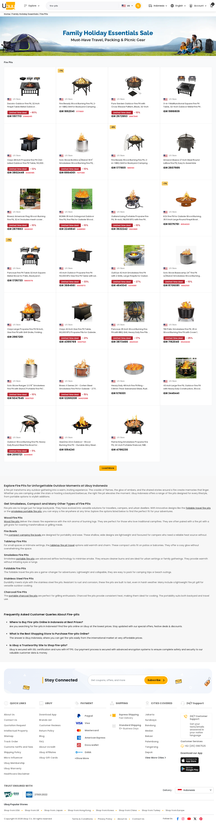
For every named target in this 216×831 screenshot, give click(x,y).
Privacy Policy (105, 818)
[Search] (138, 6)
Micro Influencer (13, 757)
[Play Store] (190, 770)
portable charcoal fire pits (23, 595)
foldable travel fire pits (198, 508)
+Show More (82, 758)
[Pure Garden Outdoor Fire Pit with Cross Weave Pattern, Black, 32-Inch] (134, 86)
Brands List (45, 720)
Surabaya (150, 720)
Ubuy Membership (14, 763)
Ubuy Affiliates (47, 752)
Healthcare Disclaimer (17, 773)
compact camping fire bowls (25, 535)
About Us (9, 714)
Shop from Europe (175, 810)
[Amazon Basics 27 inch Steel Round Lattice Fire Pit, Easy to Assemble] (186, 142)
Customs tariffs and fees (18, 746)
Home (7, 14)
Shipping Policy (12, 752)
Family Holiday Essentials (25, 14)
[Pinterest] (201, 819)
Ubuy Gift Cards (48, 757)
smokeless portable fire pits (26, 511)
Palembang (151, 741)
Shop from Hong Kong (79, 810)
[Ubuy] (8, 5)
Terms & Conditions (82, 818)
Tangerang (151, 746)
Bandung (150, 725)
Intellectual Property (16, 730)
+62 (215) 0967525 (195, 746)
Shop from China (128, 810)
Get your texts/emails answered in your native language (197, 729)
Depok (149, 752)
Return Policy (46, 730)
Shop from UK (32, 810)
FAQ (41, 741)
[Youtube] (189, 819)
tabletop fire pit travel (62, 545)
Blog (41, 736)
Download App (47, 714)
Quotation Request (15, 725)
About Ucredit (47, 746)
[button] (157, 6)
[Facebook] (178, 819)
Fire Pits (44, 14)
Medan (149, 730)
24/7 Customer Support (198, 717)
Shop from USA (12, 810)
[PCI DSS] (11, 794)
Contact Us (10, 720)
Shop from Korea (105, 810)
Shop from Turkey (151, 810)
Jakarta (149, 714)
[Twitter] (195, 819)
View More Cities (155, 757)
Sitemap (8, 736)
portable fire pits (25, 558)
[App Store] (190, 761)
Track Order (11, 741)
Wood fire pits (12, 521)
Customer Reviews (50, 725)
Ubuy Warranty (12, 768)
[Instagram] (183, 819)
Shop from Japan (53, 810)
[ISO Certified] (35, 794)
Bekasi (149, 736)
